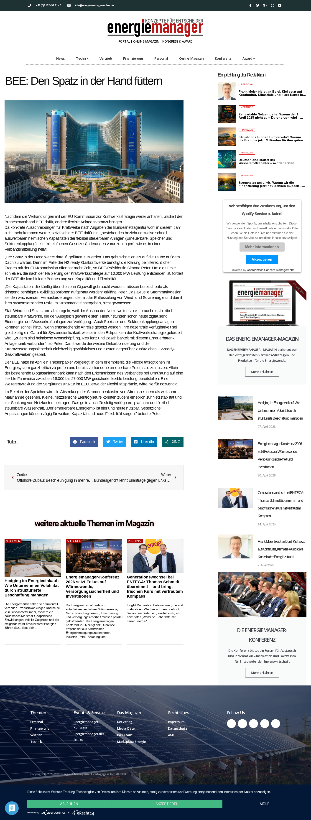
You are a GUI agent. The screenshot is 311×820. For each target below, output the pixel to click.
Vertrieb (105, 58)
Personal (161, 58)
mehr (265, 804)
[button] (84, 442)
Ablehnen (69, 804)
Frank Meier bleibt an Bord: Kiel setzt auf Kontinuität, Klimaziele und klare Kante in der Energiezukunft (281, 549)
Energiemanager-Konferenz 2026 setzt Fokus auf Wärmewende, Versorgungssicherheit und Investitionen (92, 587)
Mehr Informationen (262, 247)
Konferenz (223, 58)
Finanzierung (133, 58)
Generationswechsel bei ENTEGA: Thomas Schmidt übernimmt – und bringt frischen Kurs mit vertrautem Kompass (155, 587)
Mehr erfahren (262, 371)
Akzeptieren (262, 259)
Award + (248, 58)
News (60, 58)
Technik (82, 58)
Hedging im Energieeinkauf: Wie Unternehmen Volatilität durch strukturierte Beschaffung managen (32, 587)
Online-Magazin (191, 58)
